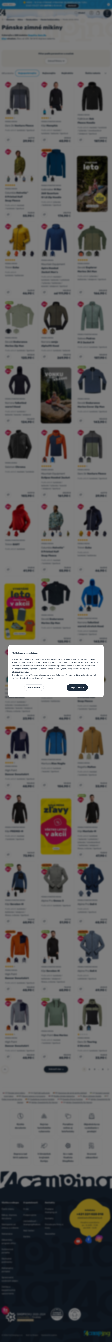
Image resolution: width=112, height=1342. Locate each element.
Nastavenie (34, 687)
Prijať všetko (77, 687)
